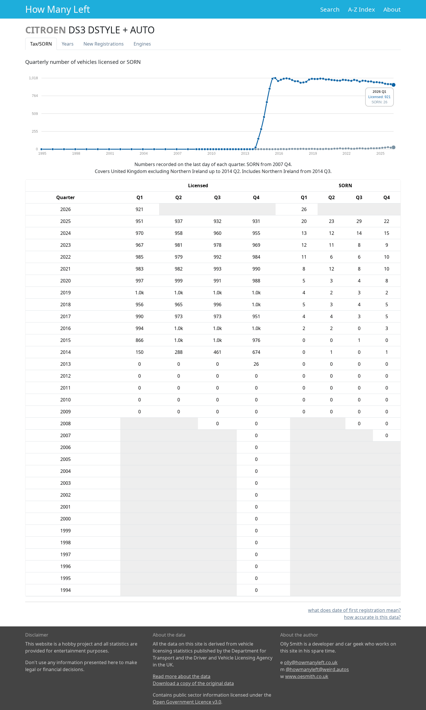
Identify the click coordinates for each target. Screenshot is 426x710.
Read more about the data (181, 676)
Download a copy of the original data (193, 683)
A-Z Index (361, 9)
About (392, 9)
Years (68, 44)
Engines (142, 44)
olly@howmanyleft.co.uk (311, 662)
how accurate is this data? (372, 617)
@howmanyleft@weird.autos (317, 669)
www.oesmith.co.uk (306, 676)
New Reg (103, 44)
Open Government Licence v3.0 (187, 702)
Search (330, 9)
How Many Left (57, 9)
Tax (41, 44)
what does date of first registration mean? (354, 610)
